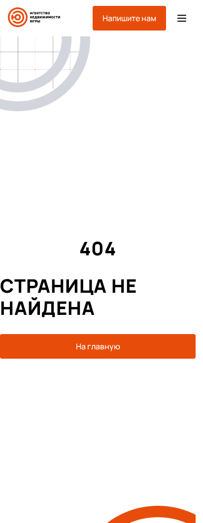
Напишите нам (129, 18)
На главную (98, 346)
